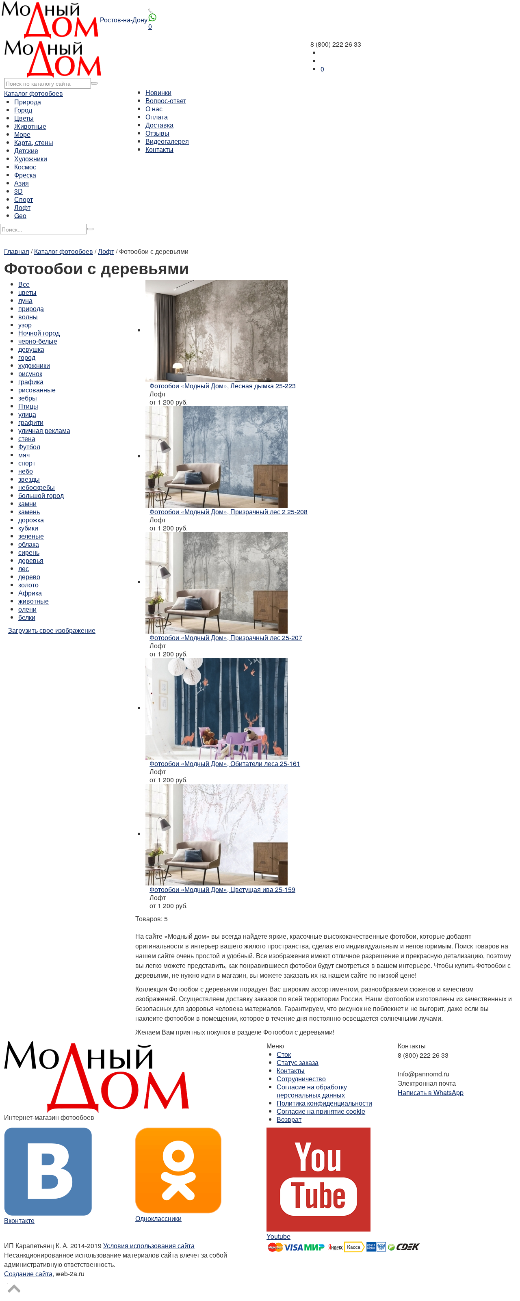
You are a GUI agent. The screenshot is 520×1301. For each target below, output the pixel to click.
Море (22, 134)
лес (23, 568)
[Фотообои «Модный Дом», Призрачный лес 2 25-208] (216, 456)
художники (34, 365)
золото (28, 584)
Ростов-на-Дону (123, 19)
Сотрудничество (301, 1078)
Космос (25, 166)
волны (28, 316)
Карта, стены (33, 142)
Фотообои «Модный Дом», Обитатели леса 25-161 (225, 763)
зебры (27, 398)
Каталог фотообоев (33, 93)
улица (27, 414)
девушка (31, 349)
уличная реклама (44, 430)
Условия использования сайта (149, 1245)
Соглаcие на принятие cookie (321, 1111)
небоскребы (36, 487)
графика (30, 381)
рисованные (37, 389)
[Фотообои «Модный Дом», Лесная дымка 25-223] (216, 330)
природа (31, 308)
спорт (26, 463)
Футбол (29, 446)
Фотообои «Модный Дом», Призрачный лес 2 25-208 (229, 511)
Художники (30, 158)
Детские (26, 150)
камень (29, 511)
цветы (27, 292)
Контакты (159, 149)
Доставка (159, 125)
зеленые (31, 536)
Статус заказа (297, 1062)
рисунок (30, 373)
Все (24, 284)
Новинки (158, 92)
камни (27, 503)
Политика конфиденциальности (324, 1103)
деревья (30, 560)
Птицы (28, 406)
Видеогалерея (167, 141)
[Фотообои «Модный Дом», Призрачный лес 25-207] (216, 582)
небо (25, 471)
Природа (27, 101)
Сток (284, 1054)
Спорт (23, 199)
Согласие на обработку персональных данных (312, 1091)
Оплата (156, 116)
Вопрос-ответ (165, 100)
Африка (30, 592)
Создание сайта (28, 1273)
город (26, 357)
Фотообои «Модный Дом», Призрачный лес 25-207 (226, 637)
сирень (28, 552)
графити (30, 422)
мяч (24, 454)
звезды (29, 479)
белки (26, 617)
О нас (153, 108)
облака (28, 544)
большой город (41, 495)
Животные (30, 126)
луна (25, 300)
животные (33, 601)
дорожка (31, 519)
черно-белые (37, 341)
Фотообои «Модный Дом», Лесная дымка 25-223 (223, 385)
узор (25, 324)
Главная (16, 251)
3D (18, 191)
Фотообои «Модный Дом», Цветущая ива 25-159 (222, 889)
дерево (29, 576)
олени (27, 609)
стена (26, 438)
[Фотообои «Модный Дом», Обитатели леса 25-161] (216, 707)
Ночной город (39, 333)
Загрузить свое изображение (51, 630)
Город (23, 110)
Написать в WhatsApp (431, 1092)
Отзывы (157, 133)
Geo (20, 215)
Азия (21, 183)
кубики (28, 528)
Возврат (289, 1119)
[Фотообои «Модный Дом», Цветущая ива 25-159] (216, 833)
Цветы (24, 118)
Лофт (22, 207)
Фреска (25, 175)
